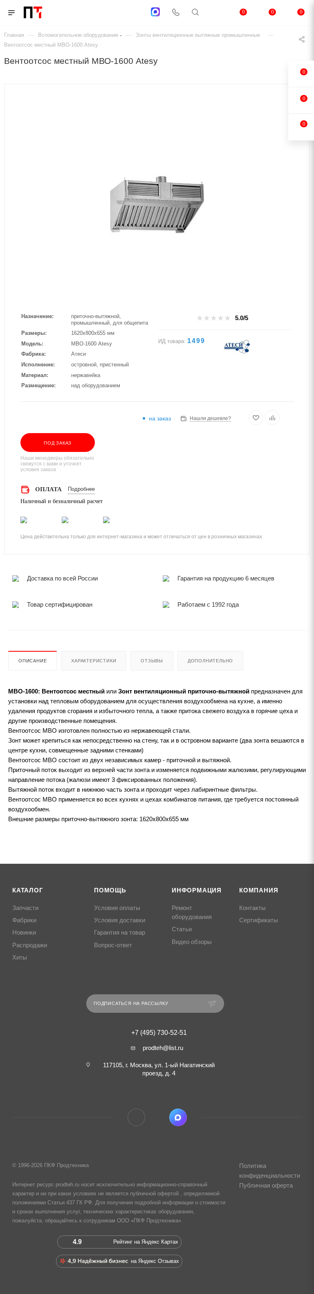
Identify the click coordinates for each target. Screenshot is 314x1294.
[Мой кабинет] (214, 12)
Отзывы (152, 660)
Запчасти (25, 908)
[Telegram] (135, 12)
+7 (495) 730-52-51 (159, 1033)
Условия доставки (119, 920)
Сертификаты (258, 920)
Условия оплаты (117, 908)
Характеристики (93, 660)
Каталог (27, 890)
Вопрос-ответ (113, 945)
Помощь (110, 890)
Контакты (252, 908)
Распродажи (29, 945)
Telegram (136, 1117)
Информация (197, 890)
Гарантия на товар (119, 932)
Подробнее (81, 489)
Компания (258, 890)
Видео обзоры (192, 942)
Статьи (182, 929)
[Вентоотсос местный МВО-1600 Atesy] (157, 207)
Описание (32, 660)
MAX (178, 1117)
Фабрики (24, 920)
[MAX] (155, 11)
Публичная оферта (266, 1185)
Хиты (19, 957)
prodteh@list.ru (163, 1047)
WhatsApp (157, 1117)
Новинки (24, 932)
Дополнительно (210, 660)
